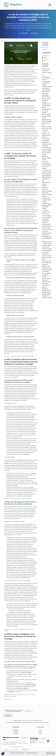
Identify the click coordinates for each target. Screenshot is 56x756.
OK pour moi (25, 749)
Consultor (21, 69)
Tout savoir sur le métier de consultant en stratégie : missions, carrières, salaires (46, 289)
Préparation (46, 55)
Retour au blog (7, 699)
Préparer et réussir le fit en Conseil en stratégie (46, 152)
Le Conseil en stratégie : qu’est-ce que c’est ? (46, 212)
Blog (40, 731)
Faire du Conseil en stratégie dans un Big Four (46, 105)
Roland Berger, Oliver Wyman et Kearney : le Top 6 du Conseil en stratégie (46, 98)
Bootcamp (15, 729)
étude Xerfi (22, 162)
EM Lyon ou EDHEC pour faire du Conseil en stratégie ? (47, 128)
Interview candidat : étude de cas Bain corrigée (46, 116)
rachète (27, 473)
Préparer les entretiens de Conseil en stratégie (47, 189)
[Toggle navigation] (50, 5)
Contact (40, 733)
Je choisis (16, 749)
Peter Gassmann (20, 433)
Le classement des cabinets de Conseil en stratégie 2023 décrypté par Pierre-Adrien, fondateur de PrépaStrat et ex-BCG (47, 175)
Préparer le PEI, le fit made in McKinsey (46, 184)
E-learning (16, 733)
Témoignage (46, 59)
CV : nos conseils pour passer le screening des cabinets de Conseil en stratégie (46, 142)
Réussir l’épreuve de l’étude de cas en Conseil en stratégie (47, 227)
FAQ (40, 729)
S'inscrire (8, 715)
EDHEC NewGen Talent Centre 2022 (26, 506)
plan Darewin (24, 487)
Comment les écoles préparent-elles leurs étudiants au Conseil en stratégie (47, 165)
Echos (13, 236)
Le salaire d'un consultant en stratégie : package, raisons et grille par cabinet (46, 256)
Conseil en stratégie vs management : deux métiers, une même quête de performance (47, 90)
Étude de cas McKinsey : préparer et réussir (46, 158)
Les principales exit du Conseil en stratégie (46, 110)
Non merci (6, 749)
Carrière (45, 57)
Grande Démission (17, 534)
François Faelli (27, 438)
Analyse (35, 33)
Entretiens (15, 731)
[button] (53, 753)
